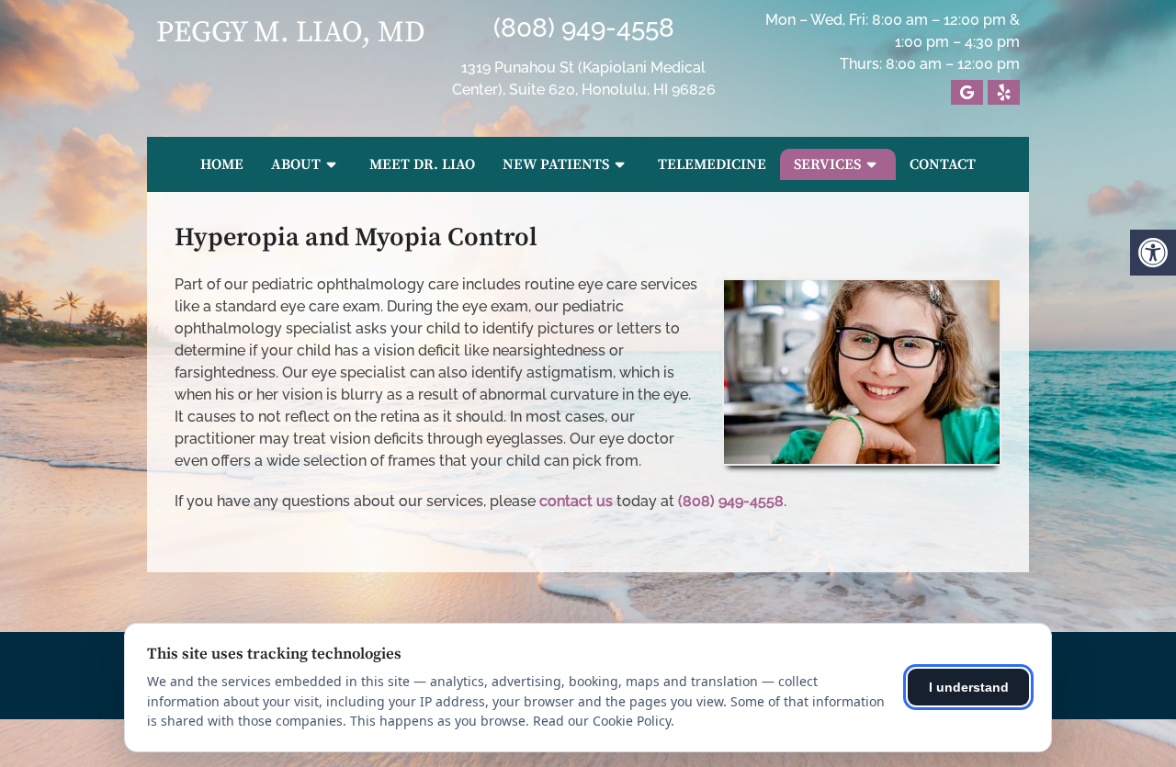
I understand (969, 687)
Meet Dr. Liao (422, 164)
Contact (943, 164)
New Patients (556, 164)
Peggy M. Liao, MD (290, 33)
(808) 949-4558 (583, 28)
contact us (576, 501)
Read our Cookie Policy (602, 720)
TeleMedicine (712, 164)
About (296, 164)
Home (221, 164)
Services (827, 164)
